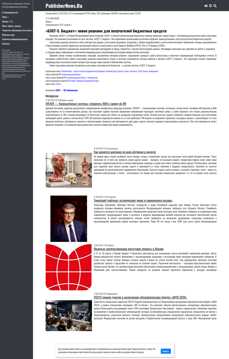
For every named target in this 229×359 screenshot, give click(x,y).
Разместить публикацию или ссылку (16, 30)
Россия (58, 83)
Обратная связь (8, 34)
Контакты (6, 43)
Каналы (7, 21)
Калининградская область (71, 74)
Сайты (4, 17)
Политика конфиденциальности (15, 39)
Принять (165, 351)
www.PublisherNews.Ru (8, 77)
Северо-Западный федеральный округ (84, 80)
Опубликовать (7, 3)
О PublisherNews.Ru (9, 12)
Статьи (4, 79)
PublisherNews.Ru (64, 5)
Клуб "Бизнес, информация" (148, 71)
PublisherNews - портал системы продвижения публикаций (83, 71)
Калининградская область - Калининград (82, 77)
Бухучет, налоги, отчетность (127, 71)
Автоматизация (111, 71)
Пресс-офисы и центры (11, 26)
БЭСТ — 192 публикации (67, 90)
